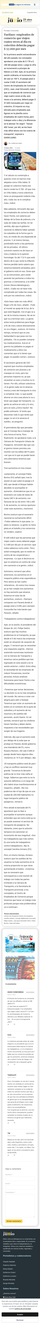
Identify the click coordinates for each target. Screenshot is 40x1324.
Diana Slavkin (8, 1269)
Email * (8, 1183)
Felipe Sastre (8, 921)
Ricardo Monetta (9, 1280)
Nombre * (9, 1175)
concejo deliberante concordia (25, 918)
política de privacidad (23, 1309)
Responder (30, 992)
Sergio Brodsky (8, 1283)
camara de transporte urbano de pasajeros (18, 916)
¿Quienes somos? (9, 1293)
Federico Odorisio (9, 1265)
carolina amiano (9, 918)
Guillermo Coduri (9, 1272)
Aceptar (20, 1314)
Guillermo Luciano (9, 1276)
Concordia (14, 31)
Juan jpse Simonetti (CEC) (22, 921)
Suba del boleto (14, 923)
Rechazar (20, 1320)
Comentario (10, 1192)
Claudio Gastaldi (9, 1262)
